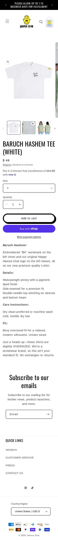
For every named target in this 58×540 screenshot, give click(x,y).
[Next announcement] (52, 5)
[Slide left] (3, 129)
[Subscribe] (48, 414)
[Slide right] (55, 129)
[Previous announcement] (6, 5)
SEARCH (11, 449)
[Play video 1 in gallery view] (29, 127)
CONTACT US (14, 473)
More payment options (29, 237)
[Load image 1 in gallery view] (14, 127)
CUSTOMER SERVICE (20, 457)
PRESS (10, 465)
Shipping (7, 165)
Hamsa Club (33, 535)
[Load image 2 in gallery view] (44, 127)
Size (5, 181)
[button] (7, 21)
